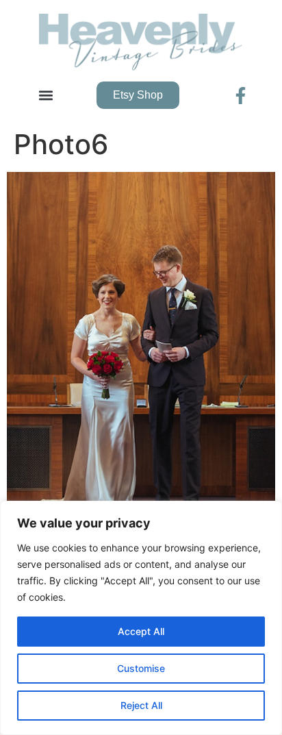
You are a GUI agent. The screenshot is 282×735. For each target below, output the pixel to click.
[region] (141, 618)
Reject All (141, 705)
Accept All (141, 631)
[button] (45, 95)
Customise (141, 668)
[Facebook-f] (240, 95)
